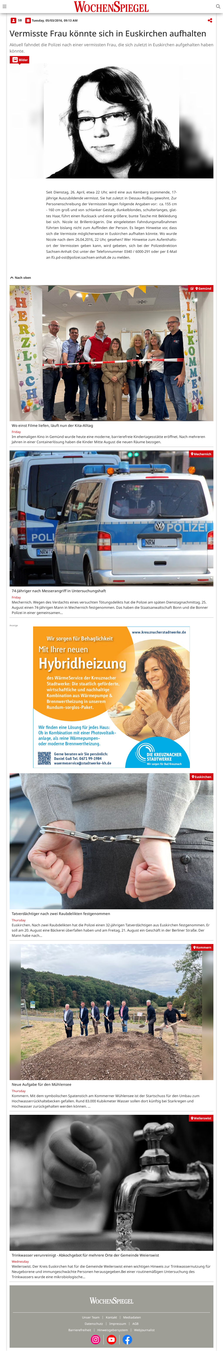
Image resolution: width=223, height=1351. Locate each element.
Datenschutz (94, 1324)
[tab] (19, 59)
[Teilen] (209, 21)
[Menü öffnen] (4, 6)
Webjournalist (144, 1330)
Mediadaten (132, 1317)
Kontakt (111, 1317)
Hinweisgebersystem (112, 1330)
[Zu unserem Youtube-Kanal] (111, 1339)
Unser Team (91, 1317)
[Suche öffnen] (218, 6)
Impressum (117, 1324)
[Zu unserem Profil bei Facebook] (127, 1339)
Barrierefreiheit (79, 1330)
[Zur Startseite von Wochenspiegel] (111, 6)
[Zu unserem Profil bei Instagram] (95, 1339)
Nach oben (22, 277)
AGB (135, 1324)
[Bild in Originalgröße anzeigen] (111, 120)
